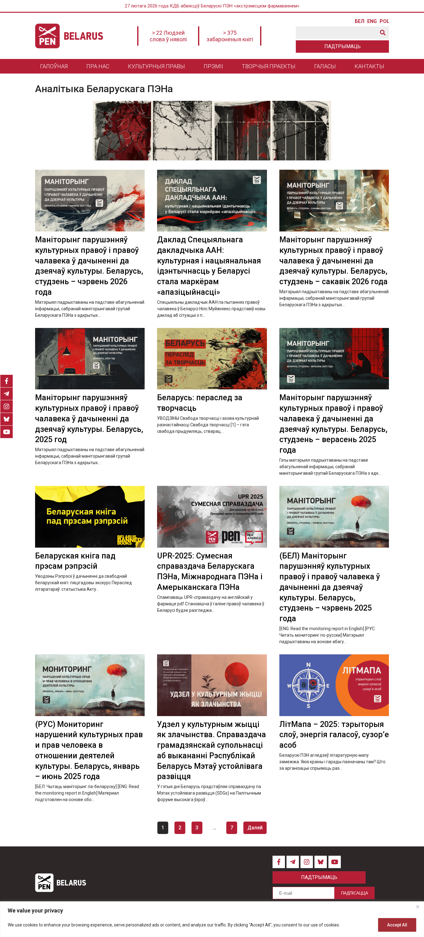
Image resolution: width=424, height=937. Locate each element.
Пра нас (97, 66)
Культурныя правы (156, 66)
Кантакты (369, 66)
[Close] (417, 906)
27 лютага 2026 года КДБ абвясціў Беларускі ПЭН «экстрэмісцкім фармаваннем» (212, 6)
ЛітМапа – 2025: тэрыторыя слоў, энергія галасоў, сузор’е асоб (334, 735)
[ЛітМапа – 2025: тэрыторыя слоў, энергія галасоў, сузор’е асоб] (334, 685)
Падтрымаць (342, 46)
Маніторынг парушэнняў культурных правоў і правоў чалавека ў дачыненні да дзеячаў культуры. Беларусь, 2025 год (89, 418)
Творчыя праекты (268, 66)
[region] (212, 919)
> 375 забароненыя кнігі (230, 36)
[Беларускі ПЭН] (69, 36)
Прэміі (213, 66)
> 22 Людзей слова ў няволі (168, 36)
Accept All (397, 924)
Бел (359, 21)
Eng (372, 21)
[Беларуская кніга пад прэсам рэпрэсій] (90, 517)
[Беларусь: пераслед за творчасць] (212, 359)
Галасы (325, 66)
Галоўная (54, 66)
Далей (255, 828)
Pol (384, 21)
